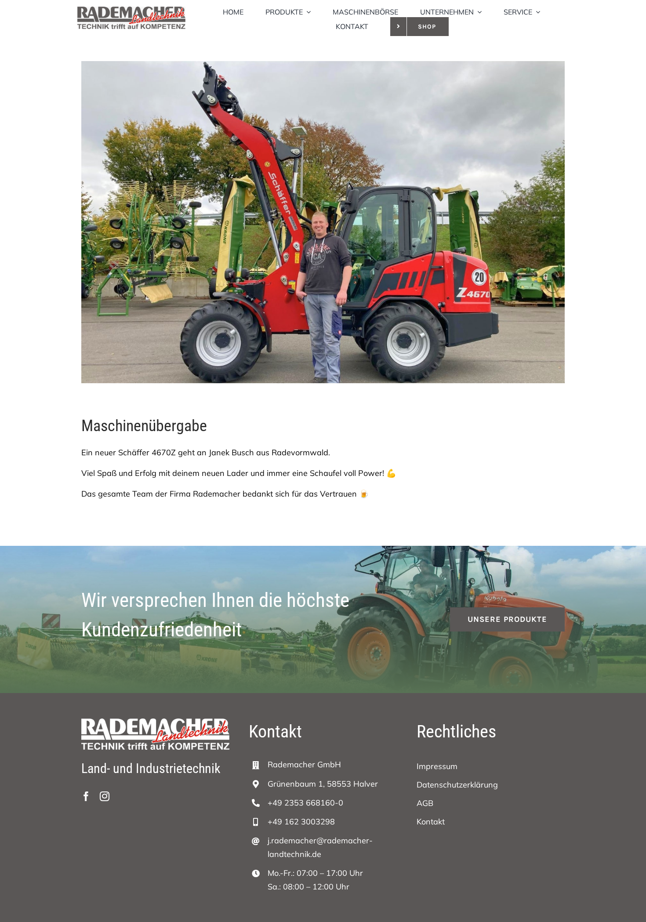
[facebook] (86, 796)
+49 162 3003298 (301, 822)
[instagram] (104, 796)
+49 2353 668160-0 (305, 803)
